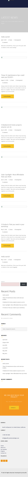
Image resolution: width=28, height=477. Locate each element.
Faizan (10, 40)
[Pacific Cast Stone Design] (11, 0)
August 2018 (6, 342)
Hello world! (5, 37)
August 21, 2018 (4, 80)
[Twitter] (4, 461)
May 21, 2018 (4, 229)
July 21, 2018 (4, 130)
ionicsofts (24, 472)
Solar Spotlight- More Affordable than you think (15, 305)
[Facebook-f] (2, 461)
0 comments (5, 42)
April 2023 (5, 339)
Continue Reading (7, 96)
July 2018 (5, 345)
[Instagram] (6, 461)
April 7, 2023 (4, 40)
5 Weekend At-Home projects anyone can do (14, 302)
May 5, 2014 (3, 259)
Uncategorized (18, 40)
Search (3, 281)
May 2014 (5, 353)
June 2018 (5, 348)
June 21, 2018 (4, 180)
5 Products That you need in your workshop (14, 307)
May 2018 (5, 350)
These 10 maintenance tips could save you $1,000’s (12, 76)
